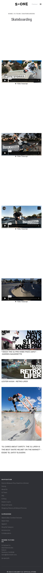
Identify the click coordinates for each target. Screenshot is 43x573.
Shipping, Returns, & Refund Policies (14, 508)
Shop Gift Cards (7, 505)
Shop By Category (7, 527)
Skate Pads (5, 521)
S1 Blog (4, 499)
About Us (4, 489)
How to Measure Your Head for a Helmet (15, 483)
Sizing (4, 486)
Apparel (4, 524)
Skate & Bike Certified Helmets (12, 518)
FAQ (3, 496)
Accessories (6, 530)
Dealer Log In (6, 502)
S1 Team (4, 492)
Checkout (35, 4)
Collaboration (6, 533)
